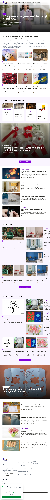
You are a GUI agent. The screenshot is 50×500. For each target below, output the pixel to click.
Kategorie (4, 479)
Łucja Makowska (35, 463)
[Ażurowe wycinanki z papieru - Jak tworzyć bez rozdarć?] (25, 382)
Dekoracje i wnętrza (21, 2)
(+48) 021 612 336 (7, 475)
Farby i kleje (34, 2)
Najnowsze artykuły (14, 2)
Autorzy (34, 457)
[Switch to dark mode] (47, 2)
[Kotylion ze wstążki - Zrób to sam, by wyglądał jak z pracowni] (25, 140)
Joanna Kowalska (5, 152)
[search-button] (44, 2)
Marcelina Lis (4, 24)
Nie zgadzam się (11, 494)
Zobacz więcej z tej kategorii (24, 161)
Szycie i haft (38, 2)
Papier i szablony (29, 2)
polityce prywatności (15, 492)
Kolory (25, 2)
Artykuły (20, 457)
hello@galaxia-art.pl (7, 476)
